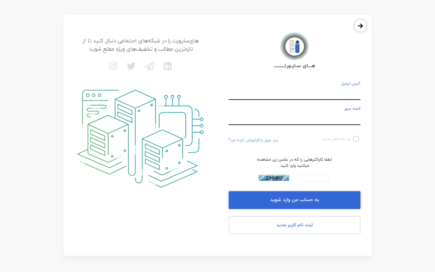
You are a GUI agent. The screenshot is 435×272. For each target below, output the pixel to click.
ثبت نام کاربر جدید (294, 225)
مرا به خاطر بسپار (336, 139)
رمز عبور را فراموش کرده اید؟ (253, 140)
